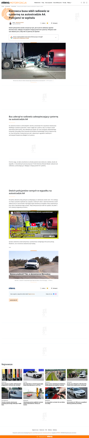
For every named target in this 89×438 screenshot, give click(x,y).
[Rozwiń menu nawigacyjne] (86, 2)
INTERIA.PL (58, 432)
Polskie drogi (13, 6)
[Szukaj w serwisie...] (81, 2)
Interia (3, 6)
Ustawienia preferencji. (47, 432)
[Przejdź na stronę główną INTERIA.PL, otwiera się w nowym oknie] (6, 3)
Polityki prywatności (38, 432)
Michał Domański (20, 22)
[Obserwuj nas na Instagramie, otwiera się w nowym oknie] (56, 294)
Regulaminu (30, 432)
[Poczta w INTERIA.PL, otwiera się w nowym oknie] (84, 2)
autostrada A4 (13, 300)
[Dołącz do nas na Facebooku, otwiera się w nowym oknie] (54, 294)
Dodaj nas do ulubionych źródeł (28, 38)
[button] (37, 2)
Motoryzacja (7, 6)
